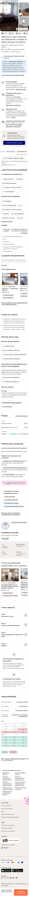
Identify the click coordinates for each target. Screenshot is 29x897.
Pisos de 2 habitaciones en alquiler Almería (19, 778)
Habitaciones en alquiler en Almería (8, 788)
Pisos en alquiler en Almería (20, 773)
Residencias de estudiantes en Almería (7, 793)
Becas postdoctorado (7, 814)
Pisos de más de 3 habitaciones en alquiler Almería (20, 783)
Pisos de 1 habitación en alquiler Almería (7, 778)
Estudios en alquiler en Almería (20, 788)
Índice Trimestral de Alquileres (10, 817)
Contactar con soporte (8, 845)
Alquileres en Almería (6, 773)
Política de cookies (6, 828)
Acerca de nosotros (7, 808)
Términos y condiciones (8, 831)
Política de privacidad (7, 825)
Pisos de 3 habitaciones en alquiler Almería (7, 783)
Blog (2, 811)
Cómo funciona (5, 805)
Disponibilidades (22, 151)
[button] (22, 29)
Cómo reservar (10, 151)
